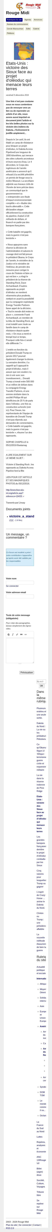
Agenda (28, 20)
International (43, 979)
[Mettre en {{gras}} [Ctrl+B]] (8, 634)
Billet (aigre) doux (40, 1172)
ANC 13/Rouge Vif (41, 1160)
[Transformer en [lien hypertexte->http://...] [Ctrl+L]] (17, 634)
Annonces (38, 20)
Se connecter (12, 586)
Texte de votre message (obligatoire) (18, 617)
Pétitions (10, 33)
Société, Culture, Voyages (41, 1183)
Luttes (39, 1137)
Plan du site (11, 1225)
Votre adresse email (16, 592)
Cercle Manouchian (15, 29)
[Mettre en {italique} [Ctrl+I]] (13, 634)
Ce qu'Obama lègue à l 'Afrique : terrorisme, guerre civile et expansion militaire (42, 757)
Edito (28, 29)
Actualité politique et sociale (41, 970)
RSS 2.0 (10, 1228)
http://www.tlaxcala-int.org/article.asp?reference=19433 (15, 493)
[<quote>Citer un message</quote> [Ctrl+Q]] (21, 634)
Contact (36, 1225)
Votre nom (11, 578)
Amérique (45, 1026)
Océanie (44, 1115)
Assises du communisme (17, 24)
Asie (42, 1006)
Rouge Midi (17, 12)
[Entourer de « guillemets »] (25, 634)
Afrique (43, 984)
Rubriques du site (14, 20)
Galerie (36, 29)
